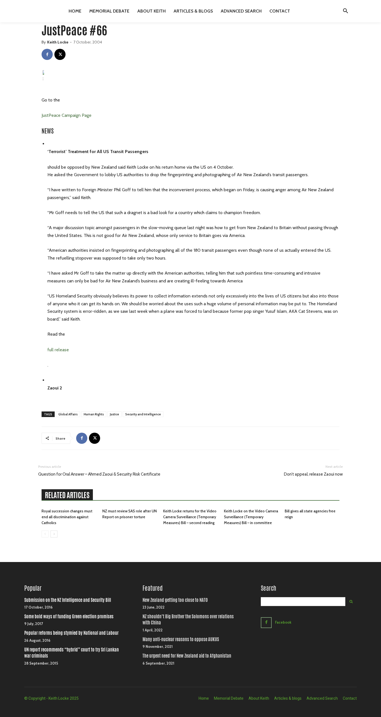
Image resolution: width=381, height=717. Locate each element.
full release (58, 349)
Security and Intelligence (143, 414)
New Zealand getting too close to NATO (175, 600)
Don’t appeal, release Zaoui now (313, 474)
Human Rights (94, 414)
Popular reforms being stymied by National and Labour (71, 633)
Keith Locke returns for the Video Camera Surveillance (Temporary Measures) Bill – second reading (189, 517)
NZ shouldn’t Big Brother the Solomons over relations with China (188, 619)
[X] (60, 54)
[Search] (351, 601)
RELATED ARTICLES (67, 495)
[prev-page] (45, 534)
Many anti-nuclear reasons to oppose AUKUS (181, 639)
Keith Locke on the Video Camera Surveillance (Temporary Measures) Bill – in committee (251, 517)
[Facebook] (47, 54)
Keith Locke (57, 42)
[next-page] (53, 534)
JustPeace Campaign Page (66, 115)
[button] (345, 11)
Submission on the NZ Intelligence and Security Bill (67, 600)
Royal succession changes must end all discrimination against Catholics (67, 517)
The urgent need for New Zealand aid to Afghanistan (187, 656)
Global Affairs (68, 414)
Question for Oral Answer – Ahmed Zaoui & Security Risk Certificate (99, 474)
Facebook (283, 622)
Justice (114, 414)
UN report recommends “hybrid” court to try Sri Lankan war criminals (71, 652)
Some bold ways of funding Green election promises (69, 616)
